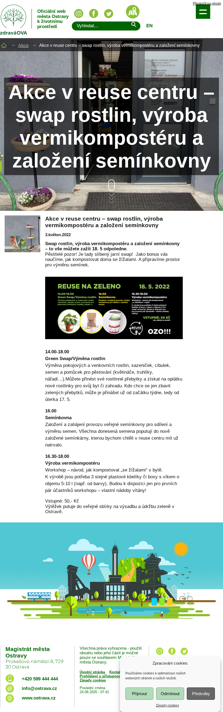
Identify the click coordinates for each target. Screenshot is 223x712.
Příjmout (139, 693)
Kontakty (116, 672)
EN (149, 25)
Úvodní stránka (92, 672)
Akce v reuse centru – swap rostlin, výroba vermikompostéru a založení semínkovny (104, 221)
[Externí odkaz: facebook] (171, 655)
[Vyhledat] (133, 25)
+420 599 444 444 (40, 678)
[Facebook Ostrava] (93, 13)
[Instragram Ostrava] (78, 13)
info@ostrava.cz (39, 688)
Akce (23, 45)
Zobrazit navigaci (203, 11)
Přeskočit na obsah (207, 3)
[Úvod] (4, 45)
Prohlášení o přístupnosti (101, 676)
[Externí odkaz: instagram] (159, 655)
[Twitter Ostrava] (108, 13)
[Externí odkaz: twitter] (184, 655)
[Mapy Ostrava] (133, 12)
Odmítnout (170, 693)
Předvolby (201, 693)
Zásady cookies (167, 705)
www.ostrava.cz (39, 698)
